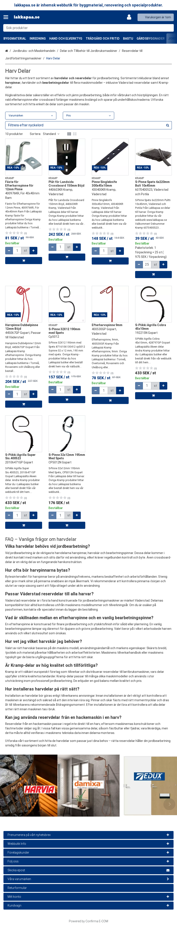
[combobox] (88, 28)
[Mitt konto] (130, 17)
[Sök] (169, 28)
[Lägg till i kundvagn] (23, 260)
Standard (49, 134)
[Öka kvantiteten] (33, 250)
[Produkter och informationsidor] (7, 17)
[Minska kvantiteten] (9, 250)
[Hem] (27, 17)
